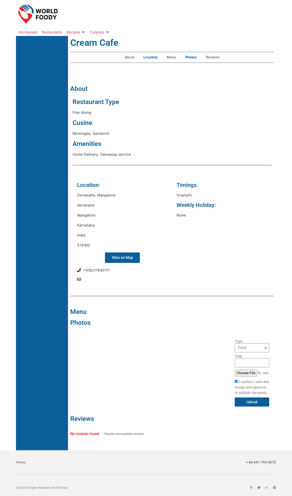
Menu (171, 57)
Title (238, 356)
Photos (191, 57)
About (129, 57)
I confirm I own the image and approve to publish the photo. (252, 387)
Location (150, 57)
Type (238, 341)
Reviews (212, 57)
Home (20, 462)
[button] (76, 32)
